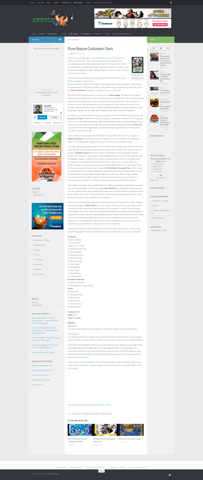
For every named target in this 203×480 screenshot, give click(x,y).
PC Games (97, 34)
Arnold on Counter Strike (42, 361)
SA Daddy (37, 250)
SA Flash (36, 255)
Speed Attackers (39, 274)
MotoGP (56, 3)
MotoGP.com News (157, 188)
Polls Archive (154, 180)
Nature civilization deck (77, 73)
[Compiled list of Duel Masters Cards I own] (105, 430)
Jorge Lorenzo (157, 166)
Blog (48, 3)
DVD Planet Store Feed (40, 314)
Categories (35, 192)
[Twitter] (60, 39)
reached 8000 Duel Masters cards (86, 362)
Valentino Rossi (158, 164)
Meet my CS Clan (37, 385)
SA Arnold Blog (61, 467)
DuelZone (155, 206)
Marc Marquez (157, 169)
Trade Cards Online (158, 218)
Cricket (88, 3)
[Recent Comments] (167, 48)
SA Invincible (38, 265)
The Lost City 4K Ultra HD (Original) (43, 352)
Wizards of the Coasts (101, 405)
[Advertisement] (106, 386)
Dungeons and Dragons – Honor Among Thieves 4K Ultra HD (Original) (45, 346)
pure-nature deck (114, 90)
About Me (40, 3)
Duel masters (78, 3)
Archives (34, 302)
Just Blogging (86, 34)
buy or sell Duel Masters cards (129, 365)
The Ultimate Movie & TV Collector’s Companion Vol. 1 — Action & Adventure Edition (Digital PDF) (45, 330)
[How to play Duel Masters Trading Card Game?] (80, 430)
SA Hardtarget (38, 260)
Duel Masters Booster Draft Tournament (107, 58)
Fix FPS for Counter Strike (40, 375)
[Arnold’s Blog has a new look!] (154, 91)
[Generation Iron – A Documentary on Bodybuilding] (154, 102)
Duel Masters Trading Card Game (91, 414)
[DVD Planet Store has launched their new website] (154, 118)
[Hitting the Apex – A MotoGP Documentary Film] (154, 75)
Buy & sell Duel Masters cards (129, 439)
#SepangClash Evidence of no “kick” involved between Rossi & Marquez (165, 60)
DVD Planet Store (39, 245)
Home (32, 3)
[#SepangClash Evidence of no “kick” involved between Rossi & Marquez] (154, 57)
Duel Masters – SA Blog (41, 240)
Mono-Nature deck (107, 414)
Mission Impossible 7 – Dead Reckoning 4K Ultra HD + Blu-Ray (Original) (46, 339)
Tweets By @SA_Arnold (158, 230)
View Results (160, 178)
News (107, 34)
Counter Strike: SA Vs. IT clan (41, 380)
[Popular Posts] (160, 48)
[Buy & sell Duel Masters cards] (131, 430)
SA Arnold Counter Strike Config (42, 366)
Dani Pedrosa (157, 172)
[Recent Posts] (153, 48)
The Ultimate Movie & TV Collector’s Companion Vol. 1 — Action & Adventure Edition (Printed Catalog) (45, 320)
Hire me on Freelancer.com (103, 3)
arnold (72, 54)
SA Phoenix (37, 269)
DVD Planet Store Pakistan (94, 467)
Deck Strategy (76, 414)
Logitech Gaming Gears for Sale (42, 370)
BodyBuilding (66, 3)
